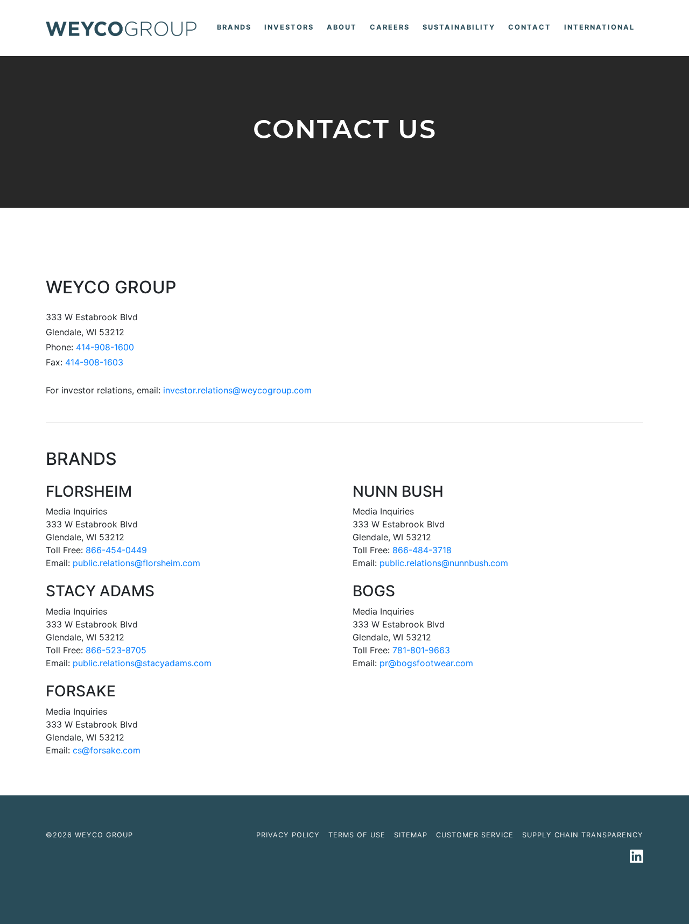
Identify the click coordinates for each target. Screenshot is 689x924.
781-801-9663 (421, 650)
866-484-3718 (422, 550)
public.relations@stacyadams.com (142, 663)
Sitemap (410, 835)
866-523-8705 (116, 650)
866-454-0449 (116, 550)
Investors (289, 27)
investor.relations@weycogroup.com (237, 390)
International (599, 27)
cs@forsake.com (106, 750)
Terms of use (356, 835)
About (342, 27)
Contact (529, 27)
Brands (236, 27)
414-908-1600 (105, 347)
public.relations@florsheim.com (136, 563)
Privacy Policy (288, 835)
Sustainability (459, 27)
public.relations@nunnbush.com (443, 563)
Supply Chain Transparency (582, 835)
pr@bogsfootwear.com (426, 663)
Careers (390, 27)
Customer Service (475, 835)
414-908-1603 (94, 362)
